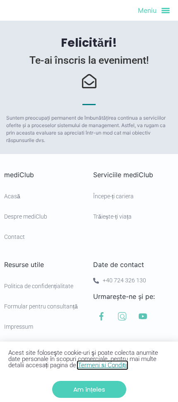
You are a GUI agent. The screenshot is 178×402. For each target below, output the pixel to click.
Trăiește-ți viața (112, 216)
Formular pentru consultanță (41, 306)
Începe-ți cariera (113, 196)
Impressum (18, 326)
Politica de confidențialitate (38, 286)
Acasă (12, 196)
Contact (14, 236)
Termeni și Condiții (102, 365)
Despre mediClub (25, 216)
